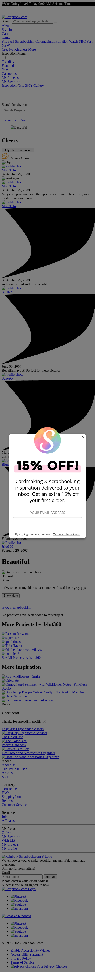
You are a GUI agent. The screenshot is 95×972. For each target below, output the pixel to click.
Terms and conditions (66, 534)
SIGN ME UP (47, 525)
